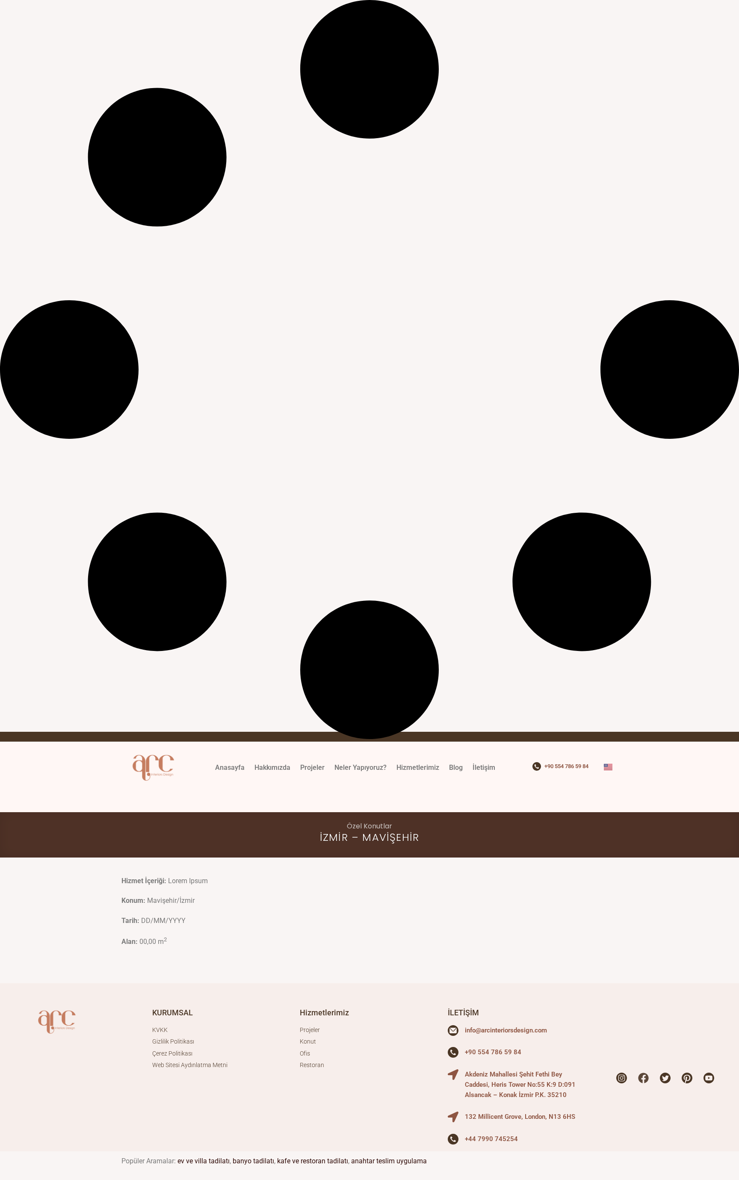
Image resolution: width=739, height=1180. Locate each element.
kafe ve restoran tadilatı (312, 1161)
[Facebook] (643, 1078)
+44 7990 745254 (491, 1139)
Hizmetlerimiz (417, 767)
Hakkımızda (272, 767)
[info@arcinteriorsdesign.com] (453, 1030)
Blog (456, 767)
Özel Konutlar (369, 826)
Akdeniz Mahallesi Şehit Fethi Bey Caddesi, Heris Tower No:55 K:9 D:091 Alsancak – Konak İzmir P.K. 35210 (520, 1085)
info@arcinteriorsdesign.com (506, 1030)
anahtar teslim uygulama (389, 1161)
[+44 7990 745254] (453, 1139)
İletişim (484, 767)
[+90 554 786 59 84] (536, 766)
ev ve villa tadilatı (203, 1161)
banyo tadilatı (253, 1161)
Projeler (312, 767)
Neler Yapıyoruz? (360, 767)
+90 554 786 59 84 (566, 766)
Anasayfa (230, 767)
